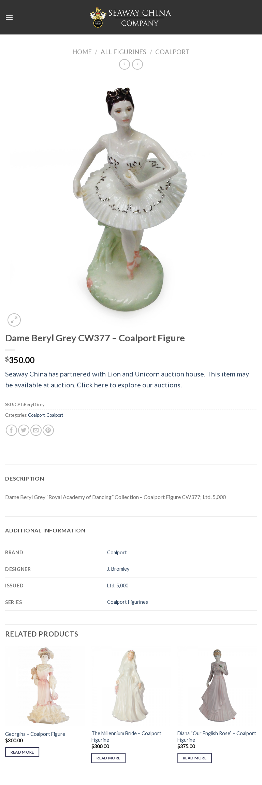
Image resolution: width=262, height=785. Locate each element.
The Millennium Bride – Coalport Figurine (126, 736)
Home (82, 52)
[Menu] (9, 17)
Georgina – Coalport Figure (35, 734)
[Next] (256, 711)
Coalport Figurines (127, 602)
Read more (22, 752)
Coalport (172, 52)
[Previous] (5, 711)
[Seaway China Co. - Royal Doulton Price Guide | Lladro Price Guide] (131, 17)
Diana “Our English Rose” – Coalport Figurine (216, 736)
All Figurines (123, 52)
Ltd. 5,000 (117, 585)
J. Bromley (118, 569)
